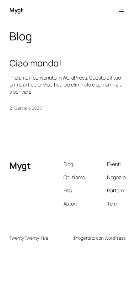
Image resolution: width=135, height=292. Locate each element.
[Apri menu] (122, 10)
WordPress (115, 238)
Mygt (16, 10)
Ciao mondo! (35, 63)
